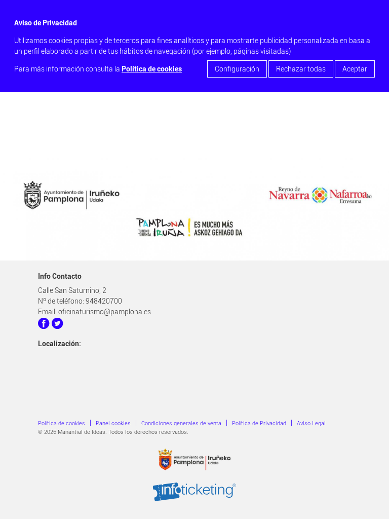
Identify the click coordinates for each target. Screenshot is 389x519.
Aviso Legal (311, 423)
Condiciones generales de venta (181, 423)
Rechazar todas (301, 69)
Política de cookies (152, 69)
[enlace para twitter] (58, 325)
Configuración (237, 69)
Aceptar (354, 69)
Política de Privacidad (259, 423)
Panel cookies (113, 423)
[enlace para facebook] (44, 325)
